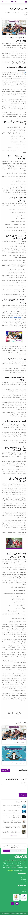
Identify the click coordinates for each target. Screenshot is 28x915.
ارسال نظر (4, 770)
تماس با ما (24, 891)
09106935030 (10, 870)
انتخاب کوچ (23, 877)
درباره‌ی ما (24, 889)
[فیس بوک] (9, 713)
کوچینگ (24, 73)
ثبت (6, 851)
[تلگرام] (16, 713)
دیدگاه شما (24, 783)
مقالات (24, 882)
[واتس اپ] (19, 713)
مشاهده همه (14, 836)
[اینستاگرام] (12, 713)
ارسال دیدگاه (23, 795)
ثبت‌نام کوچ (23, 879)
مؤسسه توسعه (17, 317)
